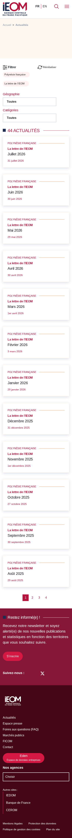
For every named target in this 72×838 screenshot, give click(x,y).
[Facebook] (35, 673)
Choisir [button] (10, 776)
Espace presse (12, 723)
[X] (42, 673)
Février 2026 (17, 345)
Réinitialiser (49, 67)
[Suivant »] (52, 597)
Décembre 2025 (20, 421)
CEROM (12, 810)
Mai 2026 (15, 230)
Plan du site (53, 829)
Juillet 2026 (16, 154)
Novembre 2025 (20, 459)
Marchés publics (13, 735)
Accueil (7, 24)
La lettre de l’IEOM (14, 83)
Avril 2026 (15, 268)
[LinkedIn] (29, 673)
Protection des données (42, 823)
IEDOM (11, 795)
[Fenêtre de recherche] (56, 6)
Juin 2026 (15, 192)
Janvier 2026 (18, 383)
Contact (8, 747)
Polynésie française (15, 74)
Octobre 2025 (18, 497)
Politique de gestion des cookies (21, 829)
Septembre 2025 (21, 535)
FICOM (7, 741)
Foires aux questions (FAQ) (21, 729)
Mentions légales (13, 823)
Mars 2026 (16, 307)
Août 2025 (16, 574)
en (45, 6)
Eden (23, 758)
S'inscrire (13, 656)
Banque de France (18, 802)
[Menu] (67, 6)
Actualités (9, 717)
